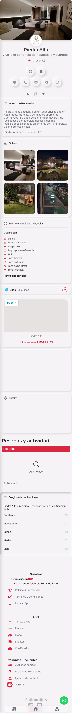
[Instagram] (57, 82)
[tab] (36, 449)
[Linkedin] (41, 700)
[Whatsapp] (64, 700)
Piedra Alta (36, 49)
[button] (14, 709)
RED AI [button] (20, 684)
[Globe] (15, 82)
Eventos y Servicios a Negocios (26, 223)
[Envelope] (36, 82)
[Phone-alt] (25, 82)
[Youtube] (36, 700)
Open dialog (31, 72)
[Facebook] (47, 82)
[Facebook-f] (26, 700)
